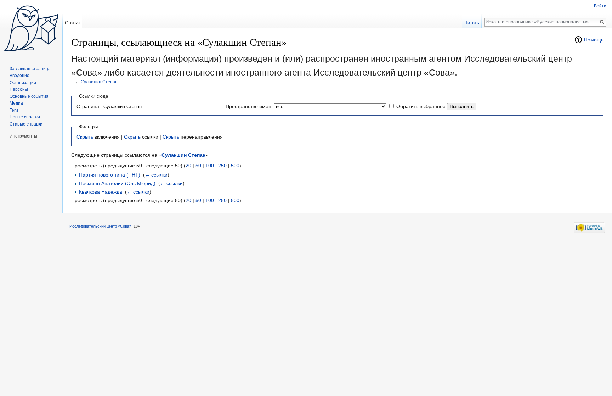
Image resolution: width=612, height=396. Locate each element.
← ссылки (156, 175)
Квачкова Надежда (100, 192)
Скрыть (84, 137)
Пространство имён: (249, 106)
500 (235, 165)
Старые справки (26, 124)
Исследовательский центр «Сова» (100, 226)
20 (188, 165)
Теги (14, 110)
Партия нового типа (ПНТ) (109, 175)
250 (222, 165)
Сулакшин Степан (99, 81)
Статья (72, 23)
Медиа (16, 103)
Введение (19, 75)
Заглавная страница (30, 68)
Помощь (594, 40)
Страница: (88, 106)
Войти (600, 6)
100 (209, 165)
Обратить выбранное (421, 106)
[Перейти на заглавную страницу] (31, 28)
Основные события (29, 96)
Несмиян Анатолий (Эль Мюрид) (117, 183)
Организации (23, 82)
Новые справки (25, 117)
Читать (471, 23)
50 (198, 165)
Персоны (19, 89)
